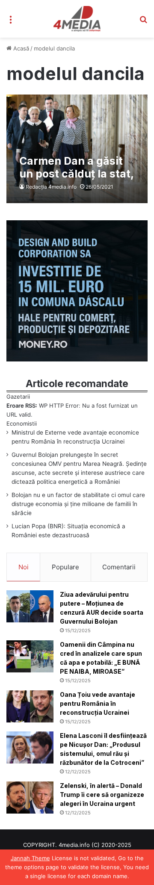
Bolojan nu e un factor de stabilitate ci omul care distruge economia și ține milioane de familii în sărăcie (78, 503)
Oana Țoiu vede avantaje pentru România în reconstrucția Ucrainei (97, 703)
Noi (23, 567)
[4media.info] (77, 19)
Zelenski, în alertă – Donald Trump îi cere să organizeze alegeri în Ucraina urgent (102, 794)
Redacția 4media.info (51, 187)
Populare (65, 567)
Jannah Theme (30, 858)
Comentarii (119, 567)
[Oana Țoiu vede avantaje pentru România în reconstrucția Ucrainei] (29, 706)
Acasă (20, 48)
